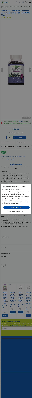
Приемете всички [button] (16, 207)
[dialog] (16, 199)
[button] (16, 211)
